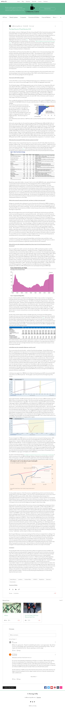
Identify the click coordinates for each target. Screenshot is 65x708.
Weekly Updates (14, 17)
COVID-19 (35, 579)
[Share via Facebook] (9, 589)
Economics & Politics (34, 17)
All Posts (5, 17)
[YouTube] (51, 687)
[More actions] (55, 26)
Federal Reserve (13, 579)
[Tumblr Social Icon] (58, 687)
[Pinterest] (55, 687)
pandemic (20, 579)
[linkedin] (4, 1)
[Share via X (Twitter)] (12, 589)
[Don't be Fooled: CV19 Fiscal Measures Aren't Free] (32, 608)
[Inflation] (12, 608)
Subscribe (39, 697)
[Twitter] (48, 687)
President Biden (28, 579)
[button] (60, 17)
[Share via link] (19, 589)
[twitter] (2, 1)
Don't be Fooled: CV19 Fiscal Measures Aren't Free (31, 616)
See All (61, 600)
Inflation (6, 615)
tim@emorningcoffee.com (30, 697)
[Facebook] (45, 687)
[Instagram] (61, 687)
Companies (23, 17)
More (54, 17)
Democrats (48, 579)
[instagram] (5, 1)
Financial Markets (46, 17)
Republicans (41, 579)
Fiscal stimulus (12, 581)
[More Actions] (55, 642)
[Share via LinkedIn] (15, 589)
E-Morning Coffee (32, 694)
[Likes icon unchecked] (13, 650)
